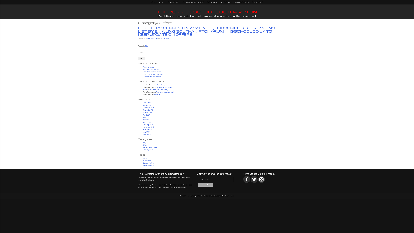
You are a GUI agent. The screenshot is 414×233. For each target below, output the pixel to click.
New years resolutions (151, 69)
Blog (144, 142)
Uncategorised (148, 150)
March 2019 (147, 122)
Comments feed (148, 163)
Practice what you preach (152, 77)
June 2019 (146, 117)
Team (162, 2)
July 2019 (146, 115)
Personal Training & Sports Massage (242, 2)
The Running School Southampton (207, 11)
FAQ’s (201, 2)
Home (153, 2)
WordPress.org (148, 165)
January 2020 (147, 105)
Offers (147, 46)
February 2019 (148, 125)
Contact (212, 2)
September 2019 (148, 110)
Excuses (157, 94)
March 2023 (147, 103)
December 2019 (148, 108)
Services (173, 2)
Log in (145, 158)
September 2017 (148, 129)
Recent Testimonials (150, 147)
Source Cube (229, 196)
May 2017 (146, 132)
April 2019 (146, 120)
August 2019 (147, 112)
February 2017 (148, 134)
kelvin (145, 90)
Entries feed (147, 160)
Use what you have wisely (152, 72)
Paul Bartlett (164, 39)
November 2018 (148, 127)
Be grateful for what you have (153, 74)
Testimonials (188, 2)
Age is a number (148, 67)
